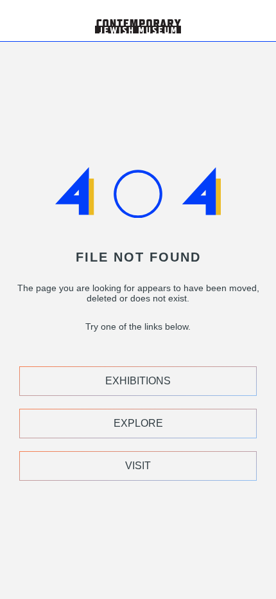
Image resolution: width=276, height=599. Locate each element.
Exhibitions (138, 380)
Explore (138, 423)
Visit (138, 465)
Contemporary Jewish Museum (132, 5)
